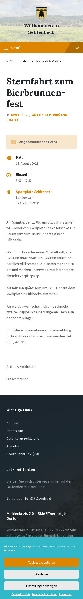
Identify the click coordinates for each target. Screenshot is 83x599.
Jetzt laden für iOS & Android (28, 498)
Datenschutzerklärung (44, 594)
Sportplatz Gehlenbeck (34, 191)
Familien (37, 115)
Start (10, 61)
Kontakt (12, 423)
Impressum (65, 594)
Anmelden (13, 446)
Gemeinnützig (56, 115)
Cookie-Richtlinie (21, 594)
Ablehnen (41, 574)
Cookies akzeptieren (41, 562)
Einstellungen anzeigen (41, 586)
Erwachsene (19, 115)
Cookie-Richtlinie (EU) (22, 454)
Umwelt (12, 120)
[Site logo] (41, 18)
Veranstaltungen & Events (42, 61)
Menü (15, 47)
